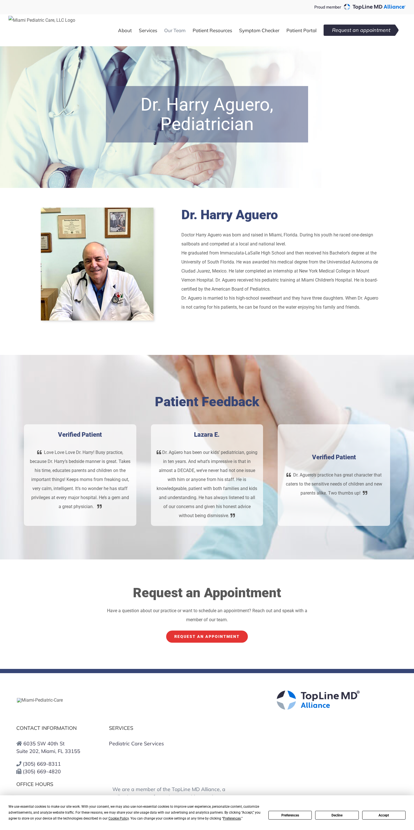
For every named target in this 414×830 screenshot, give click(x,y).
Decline (336, 815)
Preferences (290, 815)
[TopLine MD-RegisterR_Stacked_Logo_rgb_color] (318, 692)
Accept (384, 815)
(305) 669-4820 (42, 771)
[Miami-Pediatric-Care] (40, 700)
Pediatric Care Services (136, 743)
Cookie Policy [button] (118, 818)
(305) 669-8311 (42, 764)
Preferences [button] (232, 818)
